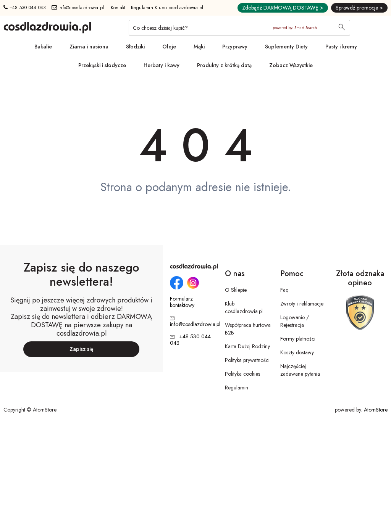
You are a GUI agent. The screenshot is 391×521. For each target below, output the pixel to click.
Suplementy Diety (286, 46)
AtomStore (376, 409)
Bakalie (43, 46)
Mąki (199, 46)
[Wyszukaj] (341, 28)
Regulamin (236, 387)
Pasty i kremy (341, 46)
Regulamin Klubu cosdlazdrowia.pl (167, 7)
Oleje (169, 46)
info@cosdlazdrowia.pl (80, 7)
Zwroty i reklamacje (301, 303)
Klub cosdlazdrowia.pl (244, 307)
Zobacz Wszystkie (291, 65)
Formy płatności (297, 339)
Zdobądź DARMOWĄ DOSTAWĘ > (282, 7)
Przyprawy (234, 46)
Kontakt (118, 7)
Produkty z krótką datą (224, 65)
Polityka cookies (242, 374)
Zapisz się (81, 349)
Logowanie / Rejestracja (294, 321)
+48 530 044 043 (27, 7)
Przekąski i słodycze (102, 65)
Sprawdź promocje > (359, 7)
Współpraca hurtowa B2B (248, 328)
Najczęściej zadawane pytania (300, 370)
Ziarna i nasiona (88, 46)
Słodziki (135, 46)
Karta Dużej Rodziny (247, 346)
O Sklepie (236, 290)
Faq (284, 290)
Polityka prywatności (247, 360)
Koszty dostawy (297, 352)
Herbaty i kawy (161, 65)
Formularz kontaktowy (182, 302)
